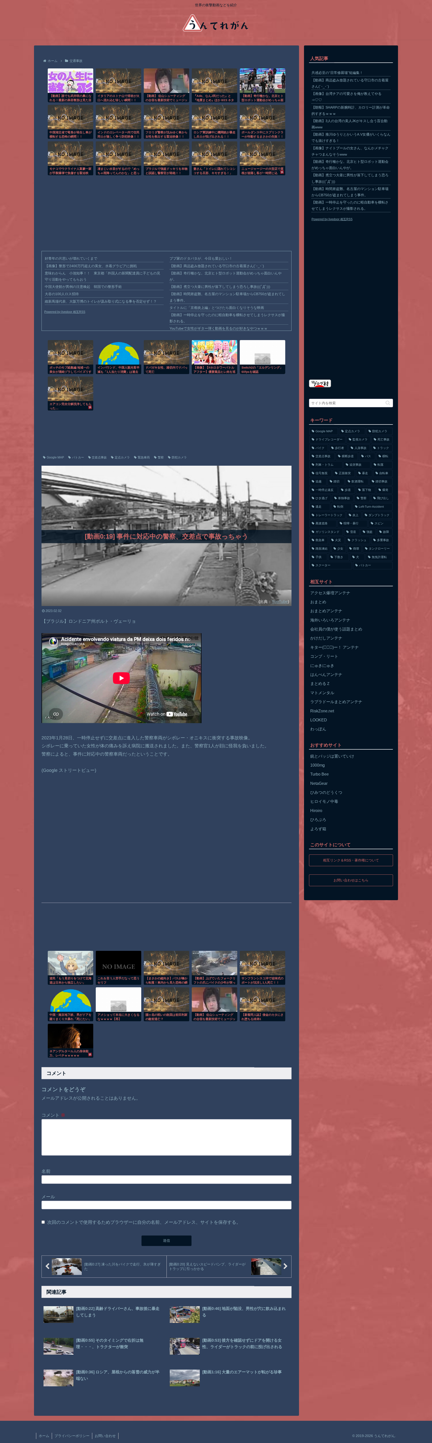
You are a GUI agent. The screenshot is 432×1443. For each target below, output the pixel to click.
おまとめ (318, 602)
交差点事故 (99, 457)
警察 (161, 457)
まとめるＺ (320, 683)
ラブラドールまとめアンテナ (336, 702)
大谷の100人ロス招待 (62, 294)
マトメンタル (322, 693)
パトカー (78, 457)
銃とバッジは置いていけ (332, 756)
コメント (53, 1115)
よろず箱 (318, 829)
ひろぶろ (318, 820)
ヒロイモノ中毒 (324, 801)
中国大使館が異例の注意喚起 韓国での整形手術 (83, 287)
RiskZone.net (322, 711)
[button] (388, 403)
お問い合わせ (105, 1436)
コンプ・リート (324, 656)
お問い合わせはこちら (351, 880)
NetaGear (319, 783)
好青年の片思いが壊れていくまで (71, 258)
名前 (46, 1171)
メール (48, 1196)
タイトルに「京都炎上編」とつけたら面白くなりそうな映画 (217, 308)
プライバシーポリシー (72, 1436)
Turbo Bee (319, 774)
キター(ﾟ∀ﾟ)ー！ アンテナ (334, 647)
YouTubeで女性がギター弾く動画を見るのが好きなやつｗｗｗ (219, 328)
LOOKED (318, 720)
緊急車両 (144, 457)
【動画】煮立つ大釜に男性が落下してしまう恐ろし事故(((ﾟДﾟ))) (220, 287)
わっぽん (318, 729)
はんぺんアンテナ (326, 674)
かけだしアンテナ (326, 638)
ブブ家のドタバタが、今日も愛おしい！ (201, 258)
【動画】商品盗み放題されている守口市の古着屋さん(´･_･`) (217, 266)
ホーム (44, 1436)
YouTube (280, 601)
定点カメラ (122, 457)
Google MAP (55, 457)
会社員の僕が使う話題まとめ (336, 629)
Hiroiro (316, 811)
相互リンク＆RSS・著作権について (351, 860)
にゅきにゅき (322, 665)
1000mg (317, 765)
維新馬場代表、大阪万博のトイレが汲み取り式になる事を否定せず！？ (101, 301)
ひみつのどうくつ (326, 792)
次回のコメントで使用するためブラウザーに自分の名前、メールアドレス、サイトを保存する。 (144, 1222)
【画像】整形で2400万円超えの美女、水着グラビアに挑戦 (91, 266)
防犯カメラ (179, 457)
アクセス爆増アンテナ (330, 593)
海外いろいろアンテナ (330, 620)
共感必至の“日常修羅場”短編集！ (337, 73)
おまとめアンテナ (326, 611)
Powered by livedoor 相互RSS (64, 312)
